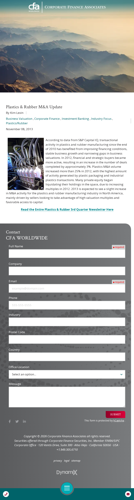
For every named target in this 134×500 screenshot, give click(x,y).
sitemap (75, 460)
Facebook (9, 421)
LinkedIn (24, 421)
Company (15, 264)
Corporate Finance (47, 119)
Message (15, 384)
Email (13, 281)
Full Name (16, 246)
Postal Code (17, 332)
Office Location (19, 367)
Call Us (6, 494)
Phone (13, 298)
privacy (58, 460)
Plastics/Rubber (17, 123)
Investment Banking (75, 119)
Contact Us (128, 494)
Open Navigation (67, 488)
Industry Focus (101, 119)
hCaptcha (118, 420)
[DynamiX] (67, 472)
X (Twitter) (17, 421)
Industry (14, 315)
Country (14, 350)
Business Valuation (19, 119)
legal (66, 460)
